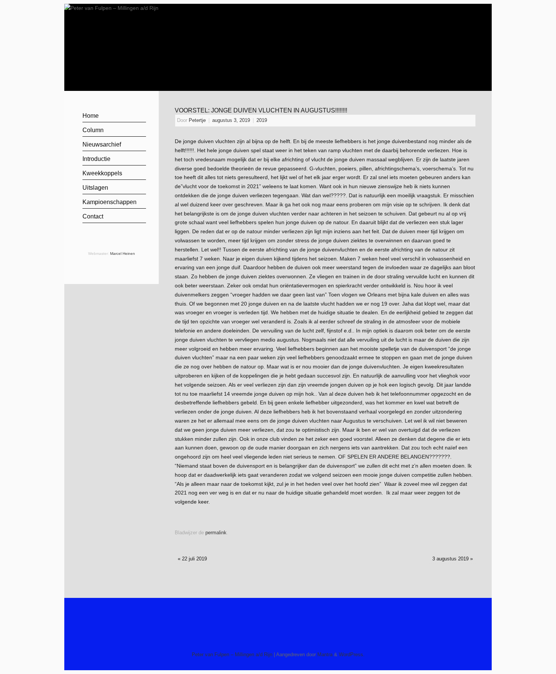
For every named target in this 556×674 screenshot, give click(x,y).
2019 (261, 120)
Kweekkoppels (102, 173)
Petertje (197, 120)
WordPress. (352, 654)
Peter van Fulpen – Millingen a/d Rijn (232, 654)
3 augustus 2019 (452, 559)
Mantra (324, 654)
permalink (216, 532)
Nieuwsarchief (101, 144)
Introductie (96, 159)
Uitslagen (95, 187)
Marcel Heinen (122, 253)
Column (93, 130)
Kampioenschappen (109, 202)
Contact (92, 216)
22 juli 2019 (192, 559)
